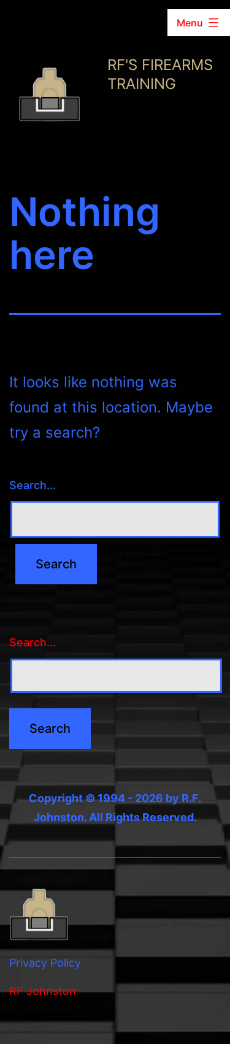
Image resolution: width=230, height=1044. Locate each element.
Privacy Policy (45, 962)
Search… (32, 485)
